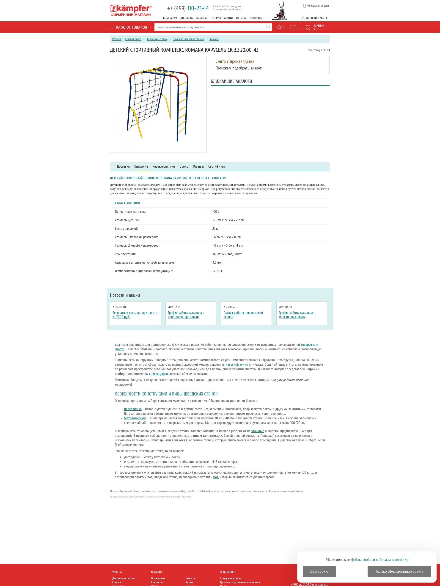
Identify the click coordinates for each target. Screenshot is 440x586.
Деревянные (133, 409)
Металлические (135, 418)
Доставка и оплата (123, 578)
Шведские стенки (157, 39)
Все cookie (319, 571)
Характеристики (164, 166)
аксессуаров (159, 373)
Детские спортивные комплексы (240, 582)
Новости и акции (125, 295)
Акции (228, 18)
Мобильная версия (318, 6)
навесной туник (237, 364)
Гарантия (202, 18)
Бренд (184, 166)
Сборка (216, 18)
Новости (190, 578)
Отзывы (241, 18)
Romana (116, 39)
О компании (169, 18)
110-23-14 (188, 8)
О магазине (158, 578)
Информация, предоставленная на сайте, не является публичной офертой (150, 496)
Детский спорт (133, 39)
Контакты (256, 18)
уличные (257, 431)
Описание (141, 166)
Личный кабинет (317, 18)
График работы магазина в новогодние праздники (186, 315)
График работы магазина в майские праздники (297, 315)
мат (215, 477)
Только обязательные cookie (399, 571)
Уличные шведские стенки (188, 39)
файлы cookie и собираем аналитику (379, 559)
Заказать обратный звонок (227, 9)
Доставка (186, 18)
